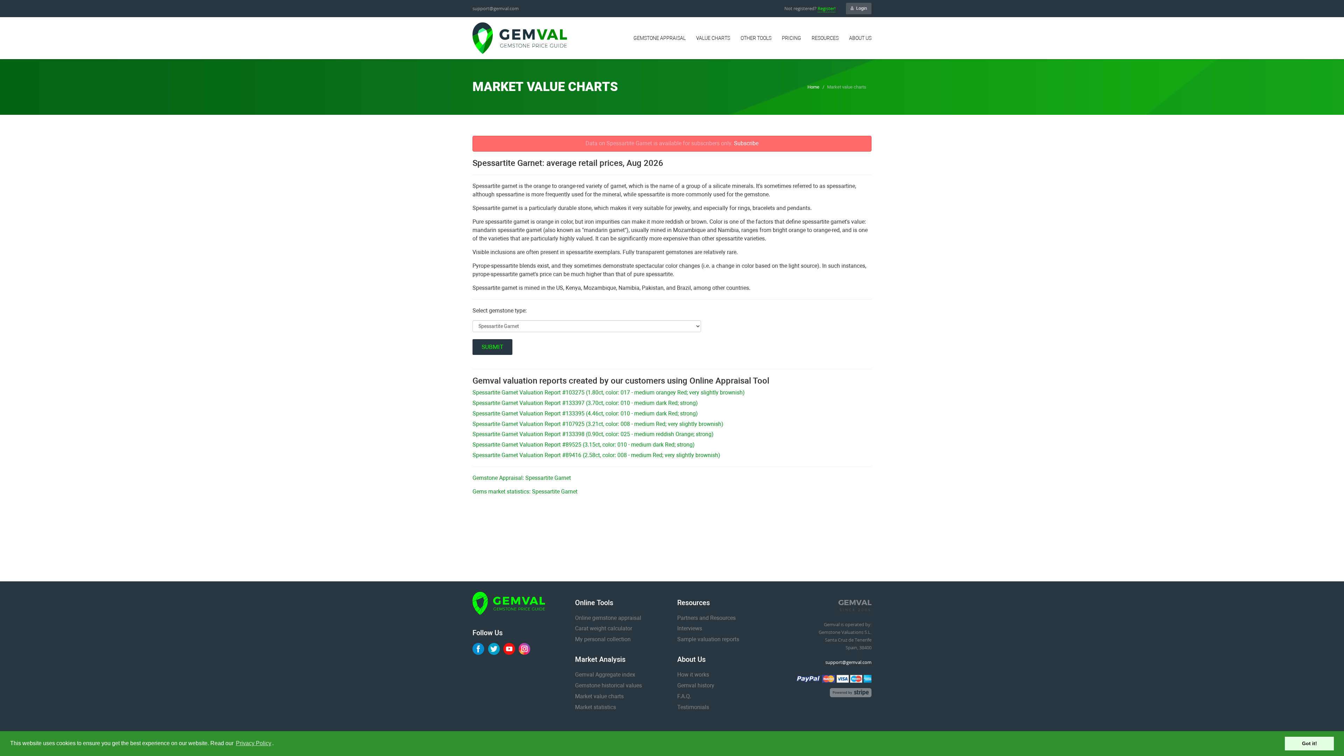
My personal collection (603, 639)
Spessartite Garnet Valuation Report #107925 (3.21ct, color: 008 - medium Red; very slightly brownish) (597, 424)
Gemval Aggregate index (605, 674)
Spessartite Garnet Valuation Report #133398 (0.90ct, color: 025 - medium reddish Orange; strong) (593, 434)
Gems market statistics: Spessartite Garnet (525, 491)
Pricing (791, 38)
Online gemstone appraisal (608, 618)
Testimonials (693, 707)
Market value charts (599, 696)
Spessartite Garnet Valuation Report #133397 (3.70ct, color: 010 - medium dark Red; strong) (585, 403)
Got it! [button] (1309, 743)
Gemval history (695, 685)
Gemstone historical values (608, 685)
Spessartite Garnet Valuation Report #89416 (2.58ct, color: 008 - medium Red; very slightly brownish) (596, 455)
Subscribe (746, 143)
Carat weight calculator (603, 628)
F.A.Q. (684, 696)
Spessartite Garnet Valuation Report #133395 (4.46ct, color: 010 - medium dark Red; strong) (585, 413)
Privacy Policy (253, 743)
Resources (825, 38)
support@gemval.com (495, 8)
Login (861, 8)
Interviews (689, 628)
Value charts (713, 38)
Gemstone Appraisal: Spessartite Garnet (521, 478)
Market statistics (595, 707)
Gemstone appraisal (660, 38)
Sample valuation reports (708, 639)
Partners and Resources (706, 618)
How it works (693, 674)
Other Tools (756, 38)
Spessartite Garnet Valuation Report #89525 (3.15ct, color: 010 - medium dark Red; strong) (583, 444)
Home (813, 87)
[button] (276, 744)
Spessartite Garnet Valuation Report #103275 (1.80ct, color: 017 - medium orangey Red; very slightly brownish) (608, 392)
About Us (860, 38)
